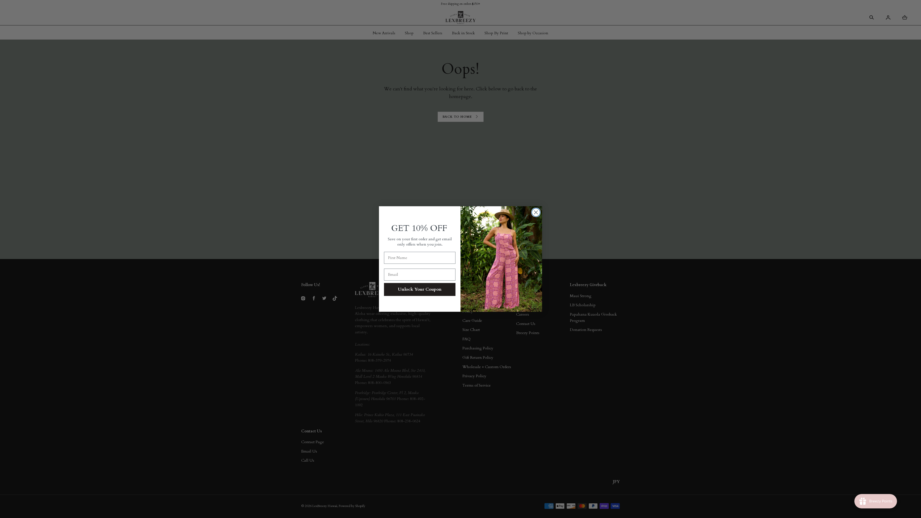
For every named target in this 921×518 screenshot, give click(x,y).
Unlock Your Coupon (420, 289)
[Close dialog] (536, 212)
